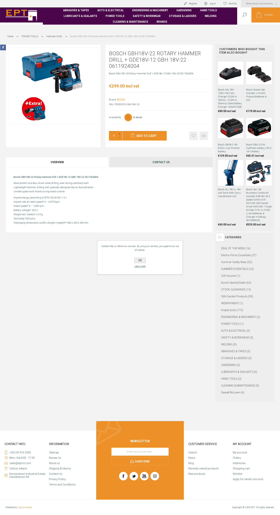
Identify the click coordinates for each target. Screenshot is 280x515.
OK (140, 260)
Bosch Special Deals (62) (236, 282)
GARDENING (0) (230, 365)
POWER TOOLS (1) (232, 323)
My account (240, 452)
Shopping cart (241, 468)
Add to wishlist (193, 136)
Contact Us (55, 473)
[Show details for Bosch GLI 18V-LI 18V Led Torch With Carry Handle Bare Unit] (231, 193)
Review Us (55, 457)
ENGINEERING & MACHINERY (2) (240, 316)
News (191, 457)
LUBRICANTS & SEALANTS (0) (239, 371)
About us (54, 463)
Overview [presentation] (57, 162)
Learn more (140, 266)
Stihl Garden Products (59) (237, 296)
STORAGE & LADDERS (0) (236, 358)
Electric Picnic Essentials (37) (238, 255)
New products (196, 473)
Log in (213, 3)
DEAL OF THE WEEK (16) (235, 248)
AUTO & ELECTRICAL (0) (235, 330)
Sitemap (54, 452)
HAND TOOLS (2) (231, 378)
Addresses (239, 463)
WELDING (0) (229, 344)
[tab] (57, 162)
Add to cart (230, 76)
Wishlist (237, 473)
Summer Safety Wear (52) (236, 262)
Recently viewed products (203, 468)
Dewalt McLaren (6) (232, 392)
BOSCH (121, 99)
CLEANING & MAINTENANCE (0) (240, 385)
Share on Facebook (3, 47)
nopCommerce (25, 507)
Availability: (115, 117)
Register (193, 3)
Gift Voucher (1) (230, 275)
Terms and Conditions (62, 484)
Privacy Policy (57, 479)
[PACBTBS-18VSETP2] (259, 86)
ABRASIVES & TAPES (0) (235, 351)
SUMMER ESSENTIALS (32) (237, 268)
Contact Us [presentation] (161, 162)
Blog (191, 463)
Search (192, 452)
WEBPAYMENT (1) (232, 303)
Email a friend (203, 136)
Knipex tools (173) (232, 310)
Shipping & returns (60, 468)
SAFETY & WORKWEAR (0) (237, 337)
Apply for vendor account (248, 479)
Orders (237, 457)
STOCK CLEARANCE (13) (236, 289)
